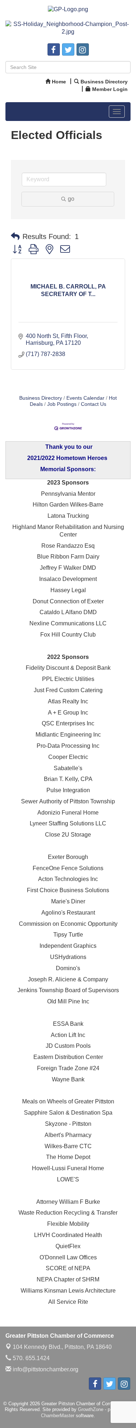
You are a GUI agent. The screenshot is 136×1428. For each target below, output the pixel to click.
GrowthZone (90, 1409)
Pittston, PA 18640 (62, 1347)
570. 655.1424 (30, 1358)
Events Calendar (85, 398)
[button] (15, 236)
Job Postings (62, 404)
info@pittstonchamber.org (44, 1369)
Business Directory (40, 398)
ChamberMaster (57, 1415)
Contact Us (93, 404)
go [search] (71, 199)
